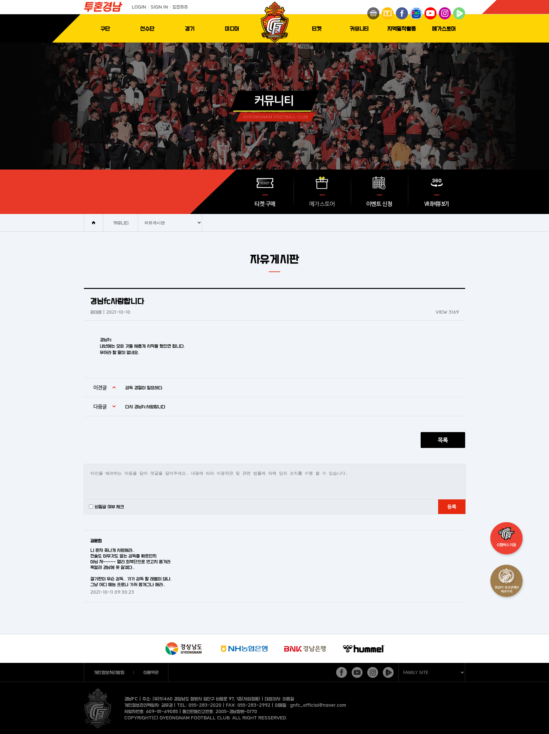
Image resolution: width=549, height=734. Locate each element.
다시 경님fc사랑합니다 (145, 407)
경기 (189, 28)
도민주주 (180, 7)
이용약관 (151, 672)
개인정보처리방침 (109, 672)
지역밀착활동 (401, 28)
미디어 (232, 28)
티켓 (317, 28)
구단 (105, 28)
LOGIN (139, 7)
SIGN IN (159, 7)
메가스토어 (444, 28)
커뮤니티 (359, 28)
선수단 (147, 28)
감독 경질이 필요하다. (144, 387)
